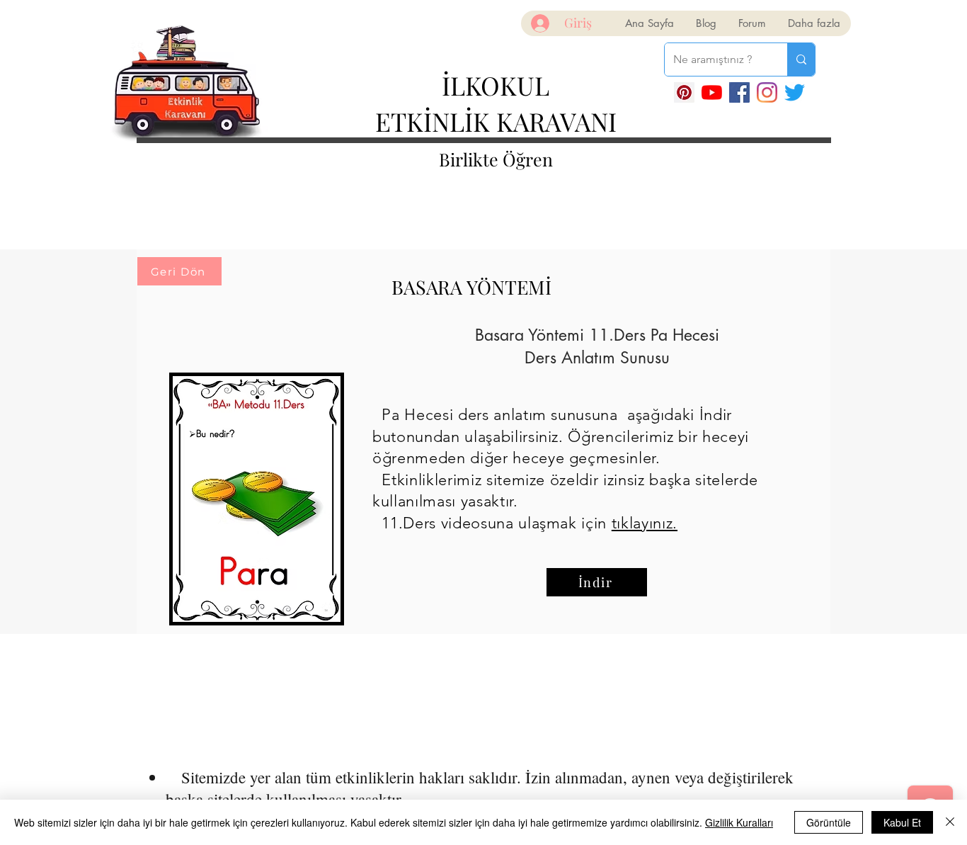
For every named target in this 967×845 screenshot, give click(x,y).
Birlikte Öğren (496, 159)
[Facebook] (739, 92)
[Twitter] (794, 92)
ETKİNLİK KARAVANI (496, 121)
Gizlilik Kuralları (739, 822)
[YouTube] (712, 92)
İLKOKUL (495, 85)
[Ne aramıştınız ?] (801, 59)
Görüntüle (828, 822)
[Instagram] (767, 92)
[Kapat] (950, 822)
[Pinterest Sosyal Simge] (684, 92)
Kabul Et (902, 822)
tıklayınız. (644, 523)
